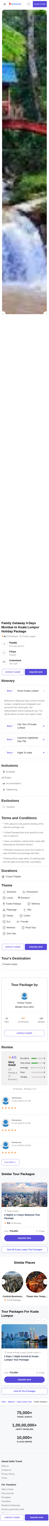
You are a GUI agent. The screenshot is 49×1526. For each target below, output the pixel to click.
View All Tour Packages (24, 1391)
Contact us (6, 1470)
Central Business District (12, 1296)
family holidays (13, 904)
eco (8, 922)
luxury (10, 898)
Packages (6, 1497)
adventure (11, 892)
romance (25, 898)
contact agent (12, 1517)
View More (9, 1162)
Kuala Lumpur (29, 636)
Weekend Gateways (10, 1505)
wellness (36, 904)
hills (29, 910)
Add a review (7, 1489)
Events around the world (12, 1509)
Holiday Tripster (24, 1003)
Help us (5, 1466)
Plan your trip (7, 1493)
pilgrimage (12, 910)
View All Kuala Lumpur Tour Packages (24, 1250)
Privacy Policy (8, 1474)
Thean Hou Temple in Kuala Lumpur (36, 1296)
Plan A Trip (39, 4)
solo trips (11, 933)
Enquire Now (24, 1238)
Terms (4, 1478)
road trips (31, 927)
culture (27, 916)
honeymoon (32, 892)
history (10, 916)
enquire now (36, 1517)
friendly (24, 922)
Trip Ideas (6, 1501)
